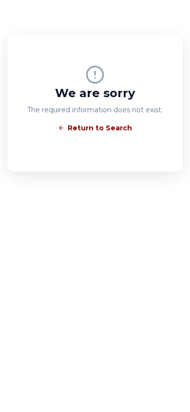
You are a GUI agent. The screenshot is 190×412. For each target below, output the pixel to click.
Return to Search (100, 128)
